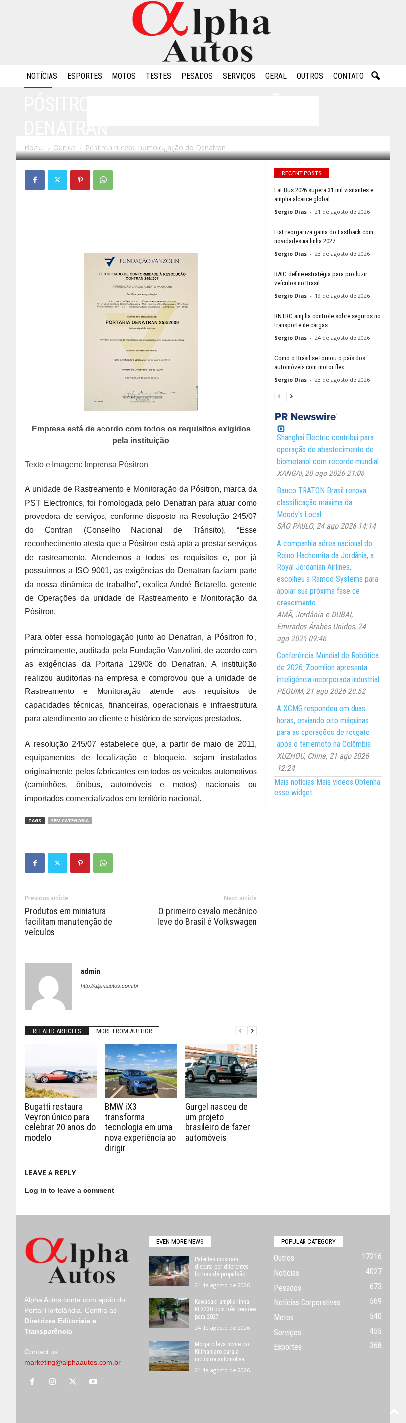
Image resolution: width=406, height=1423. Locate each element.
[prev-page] (240, 1031)
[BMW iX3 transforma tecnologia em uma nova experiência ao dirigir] (141, 1071)
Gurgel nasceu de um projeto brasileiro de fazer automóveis (217, 1122)
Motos (124, 76)
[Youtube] (94, 1382)
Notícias (41, 76)
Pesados (197, 76)
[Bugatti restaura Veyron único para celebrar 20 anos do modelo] (61, 1071)
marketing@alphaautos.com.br (72, 1362)
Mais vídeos (334, 782)
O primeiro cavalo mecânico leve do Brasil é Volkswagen (207, 916)
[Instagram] (55, 1382)
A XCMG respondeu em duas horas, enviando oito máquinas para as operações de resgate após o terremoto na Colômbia (324, 726)
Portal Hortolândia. (53, 1310)
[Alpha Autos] (203, 32)
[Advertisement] (141, 227)
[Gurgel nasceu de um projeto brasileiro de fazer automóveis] (221, 1071)
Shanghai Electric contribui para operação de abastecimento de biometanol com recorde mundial (328, 449)
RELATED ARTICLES (57, 1031)
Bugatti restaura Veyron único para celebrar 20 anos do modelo (60, 1122)
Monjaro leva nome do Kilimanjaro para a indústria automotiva (222, 1352)
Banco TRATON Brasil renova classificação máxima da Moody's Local (321, 502)
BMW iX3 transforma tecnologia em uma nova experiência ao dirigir (140, 1127)
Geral (276, 76)
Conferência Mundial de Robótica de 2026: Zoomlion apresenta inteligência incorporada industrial (328, 667)
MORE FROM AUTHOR (124, 1031)
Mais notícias (294, 782)
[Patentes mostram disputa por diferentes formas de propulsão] (169, 1271)
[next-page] (252, 1031)
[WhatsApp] (103, 180)
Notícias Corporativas (307, 1302)
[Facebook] (35, 180)
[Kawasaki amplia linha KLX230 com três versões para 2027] (169, 1313)
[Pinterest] (80, 180)
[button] (375, 76)
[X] (57, 180)
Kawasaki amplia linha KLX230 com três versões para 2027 (225, 1309)
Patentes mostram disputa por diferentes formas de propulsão (222, 1267)
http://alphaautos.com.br (110, 986)
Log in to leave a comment (69, 1190)
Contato (348, 76)
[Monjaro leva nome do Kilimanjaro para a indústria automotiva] (169, 1356)
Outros (310, 76)
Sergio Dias (290, 211)
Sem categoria (70, 821)
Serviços (239, 76)
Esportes (84, 76)
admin (41, 147)
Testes (158, 76)
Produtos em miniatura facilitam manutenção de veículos (68, 921)
